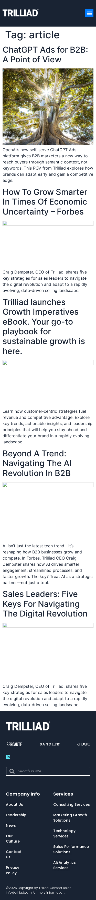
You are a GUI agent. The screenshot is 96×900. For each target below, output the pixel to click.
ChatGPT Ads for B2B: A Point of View (45, 54)
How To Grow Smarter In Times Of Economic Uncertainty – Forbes (45, 202)
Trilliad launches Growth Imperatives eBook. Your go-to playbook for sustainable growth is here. (44, 326)
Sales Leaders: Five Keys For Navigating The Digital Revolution (45, 604)
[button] (89, 13)
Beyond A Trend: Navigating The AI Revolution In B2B (37, 463)
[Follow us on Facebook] (8, 756)
